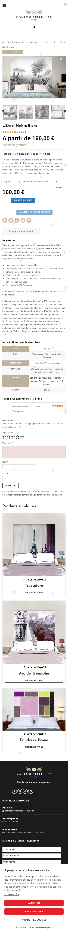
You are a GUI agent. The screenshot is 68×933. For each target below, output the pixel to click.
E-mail (6, 473)
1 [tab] (22, 102)
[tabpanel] (34, 77)
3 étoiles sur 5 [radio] (13, 437)
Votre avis (7, 443)
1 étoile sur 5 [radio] (4, 437)
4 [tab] (36, 102)
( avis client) (20, 132)
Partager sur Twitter (10, 220)
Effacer (59, 187)
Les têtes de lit (48, 42)
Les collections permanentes (25, 42)
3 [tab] (31, 102)
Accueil (5, 42)
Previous (2, 111)
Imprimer (22, 220)
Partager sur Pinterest (16, 220)
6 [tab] (45, 102)
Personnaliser (34, 911)
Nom (5, 462)
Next (64, 111)
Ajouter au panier (23, 200)
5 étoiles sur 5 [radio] (22, 437)
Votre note (7, 432)
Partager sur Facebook (4, 220)
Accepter (34, 903)
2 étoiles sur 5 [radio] (9, 437)
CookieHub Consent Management (39, 927)
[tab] (21, 231)
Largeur (6, 181)
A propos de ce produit (21, 231)
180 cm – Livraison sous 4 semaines (47, 378)
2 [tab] (26, 102)
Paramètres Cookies (34, 920)
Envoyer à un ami (28, 220)
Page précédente (12, 52)
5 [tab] (41, 102)
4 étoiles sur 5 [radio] (17, 437)
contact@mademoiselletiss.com (19, 811)
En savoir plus (11, 894)
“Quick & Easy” (51, 249)
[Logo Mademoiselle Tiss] (34, 15)
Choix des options (34, 592)
